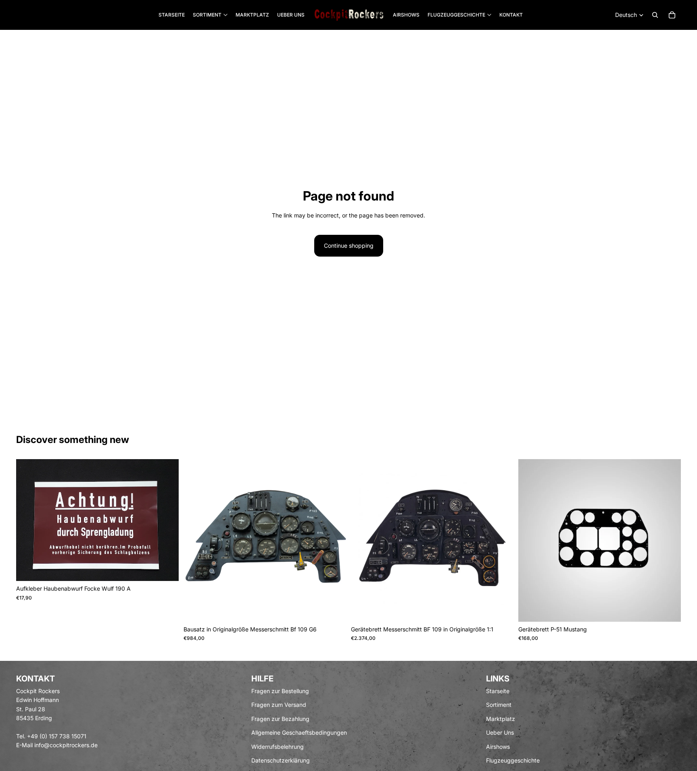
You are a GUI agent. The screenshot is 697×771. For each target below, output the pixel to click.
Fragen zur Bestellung (280, 690)
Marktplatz (500, 718)
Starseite (497, 690)
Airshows (498, 746)
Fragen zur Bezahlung (280, 718)
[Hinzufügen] (166, 568)
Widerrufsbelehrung (277, 746)
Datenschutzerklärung (280, 760)
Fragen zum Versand (278, 704)
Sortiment (498, 704)
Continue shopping (349, 245)
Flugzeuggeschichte (513, 760)
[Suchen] (655, 15)
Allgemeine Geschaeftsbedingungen (299, 732)
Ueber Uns (500, 732)
